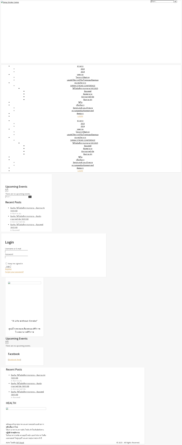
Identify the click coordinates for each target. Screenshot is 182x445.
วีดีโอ (80, 102)
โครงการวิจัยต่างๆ (83, 77)
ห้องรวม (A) (87, 99)
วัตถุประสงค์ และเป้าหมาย (83, 108)
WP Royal (20, 442)
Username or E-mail (13, 248)
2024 (83, 72)
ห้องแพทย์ (87, 91)
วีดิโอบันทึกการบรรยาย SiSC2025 (85, 88)
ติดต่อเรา (80, 113)
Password (9, 254)
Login (80, 116)
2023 (83, 69)
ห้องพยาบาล (87, 94)
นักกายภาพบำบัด (87, 97)
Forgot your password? (14, 272)
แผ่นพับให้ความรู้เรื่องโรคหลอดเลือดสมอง (83, 80)
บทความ (80, 74)
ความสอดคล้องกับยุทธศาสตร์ (83, 110)
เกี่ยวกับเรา (80, 105)
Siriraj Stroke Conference (82, 85)
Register (8, 269)
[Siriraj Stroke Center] (10, 2)
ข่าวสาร (80, 66)
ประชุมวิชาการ (80, 83)
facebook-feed (14, 359)
